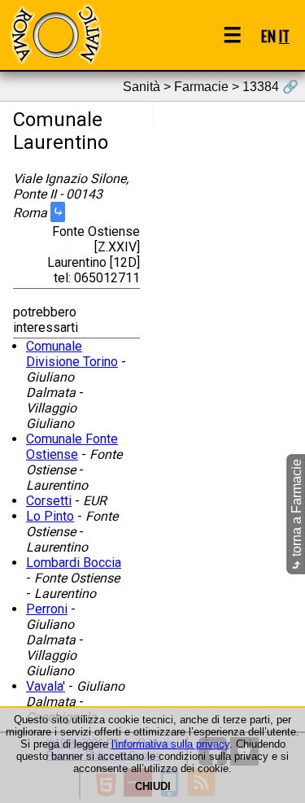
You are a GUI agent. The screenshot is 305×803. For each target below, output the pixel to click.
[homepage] (55, 34)
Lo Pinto (50, 516)
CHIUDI (153, 786)
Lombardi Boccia (73, 562)
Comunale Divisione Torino (72, 353)
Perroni (47, 609)
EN (268, 35)
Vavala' (45, 686)
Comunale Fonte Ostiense (72, 446)
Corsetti (49, 500)
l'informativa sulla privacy (170, 744)
